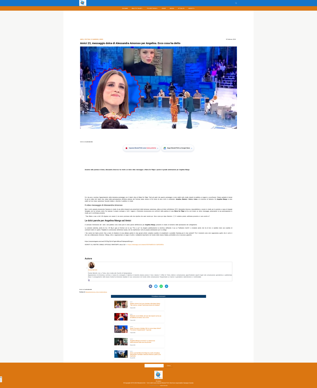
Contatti (191, 8)
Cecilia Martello (92, 270)
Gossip (164, 8)
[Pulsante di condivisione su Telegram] (166, 286)
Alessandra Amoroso (91, 292)
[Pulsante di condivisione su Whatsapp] (161, 286)
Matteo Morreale (163, 385)
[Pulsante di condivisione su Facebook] (150, 286)
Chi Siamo (125, 8)
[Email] (89, 280)
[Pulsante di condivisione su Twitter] (156, 286)
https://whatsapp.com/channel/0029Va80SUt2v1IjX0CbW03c (146, 244)
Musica (172, 8)
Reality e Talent (137, 8)
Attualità (181, 8)
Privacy (1, 380)
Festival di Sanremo (92, 39)
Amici (82, 39)
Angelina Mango (103, 292)
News (101, 39)
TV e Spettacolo (152, 8)
